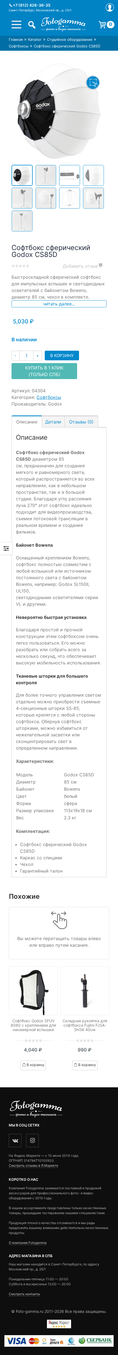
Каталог (35, 39)
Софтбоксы (19, 46)
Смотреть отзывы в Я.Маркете (33, 1165)
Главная (16, 39)
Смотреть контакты (24, 1294)
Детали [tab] (53, 422)
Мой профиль (110, 7)
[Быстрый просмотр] (33, 990)
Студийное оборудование (69, 39)
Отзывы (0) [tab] (81, 422)
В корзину (62, 355)
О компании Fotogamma (28, 1243)
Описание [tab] (26, 422)
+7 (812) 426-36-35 (31, 5)
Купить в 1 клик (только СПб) (44, 371)
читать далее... (59, 304)
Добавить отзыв (80, 266)
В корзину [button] (35, 1064)
